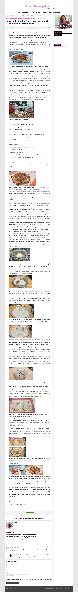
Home (7, 15)
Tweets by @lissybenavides (60, 46)
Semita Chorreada (31, 18)
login (70, 1)
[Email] (64, 1)
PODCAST (44, 12)
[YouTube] (57, 1)
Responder (49, 547)
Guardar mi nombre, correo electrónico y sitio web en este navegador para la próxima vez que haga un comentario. (29, 580)
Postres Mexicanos (18, 18)
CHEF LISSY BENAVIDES (24, 12)
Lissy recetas (12, 15)
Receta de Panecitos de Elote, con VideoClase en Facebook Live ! (29, 518)
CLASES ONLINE (36, 12)
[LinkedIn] (62, 1)
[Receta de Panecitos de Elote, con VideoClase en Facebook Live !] (29, 534)
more (49, 27)
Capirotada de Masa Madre (12, 536)
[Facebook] (55, 1)
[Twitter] (60, 1)
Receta (24, 18)
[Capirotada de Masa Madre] (13, 534)
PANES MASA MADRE (54, 12)
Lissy (43, 18)
